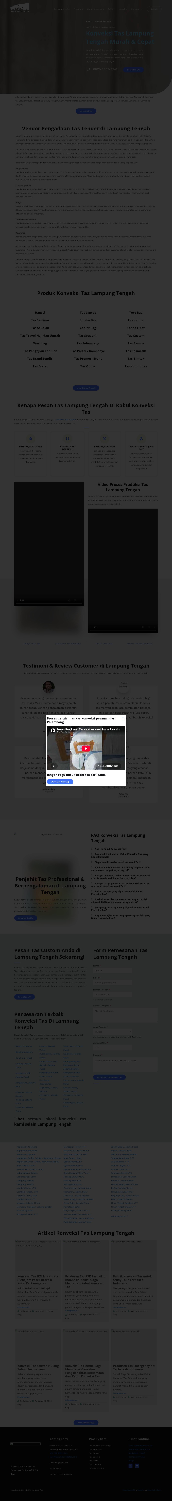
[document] (86, 750)
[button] (123, 719)
